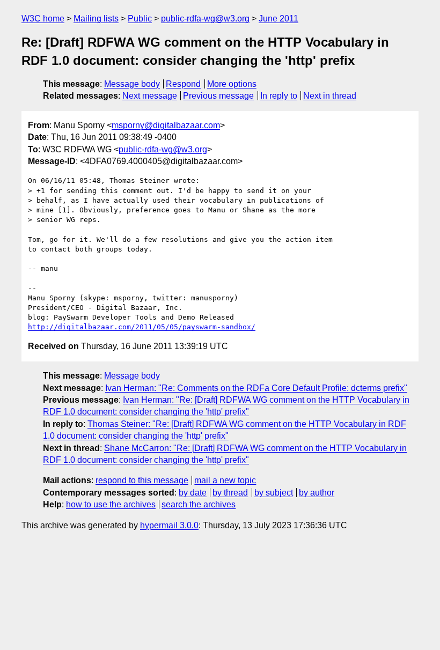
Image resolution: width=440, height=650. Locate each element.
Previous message (218, 95)
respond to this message (142, 480)
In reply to (278, 95)
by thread (230, 492)
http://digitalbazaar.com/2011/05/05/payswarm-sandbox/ (141, 327)
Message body (132, 83)
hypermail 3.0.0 (169, 525)
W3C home (42, 18)
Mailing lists (96, 18)
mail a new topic (225, 480)
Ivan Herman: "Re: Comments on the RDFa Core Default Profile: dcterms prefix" (256, 388)
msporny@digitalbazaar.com (166, 125)
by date (193, 492)
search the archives (199, 504)
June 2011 (278, 18)
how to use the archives (111, 504)
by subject (273, 492)
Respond (183, 83)
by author (316, 492)
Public (140, 18)
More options (231, 83)
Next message (149, 95)
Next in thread (329, 95)
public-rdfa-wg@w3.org (205, 18)
